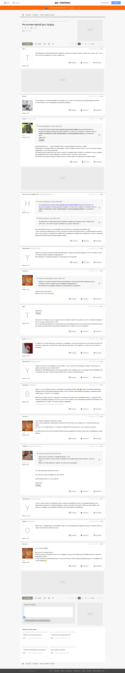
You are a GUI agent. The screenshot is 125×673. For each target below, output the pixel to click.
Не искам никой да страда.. (38, 24)
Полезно (86, 63)
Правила (62, 670)
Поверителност (77, 670)
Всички (92, 44)
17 (82, 44)
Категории (28, 663)
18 (85, 44)
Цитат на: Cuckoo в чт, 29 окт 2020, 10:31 (50, 453)
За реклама (56, 670)
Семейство (35, 663)
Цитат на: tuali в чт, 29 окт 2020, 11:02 (49, 218)
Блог (103, 670)
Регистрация (105, 2)
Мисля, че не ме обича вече (32, 635)
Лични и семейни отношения (35, 638)
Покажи (41, 140)
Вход (116, 3)
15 (76, 44)
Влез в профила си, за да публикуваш (37, 620)
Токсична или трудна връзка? (61, 635)
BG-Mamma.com (32, 670)
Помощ (83, 670)
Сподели (73, 63)
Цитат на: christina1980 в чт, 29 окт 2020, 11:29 (52, 278)
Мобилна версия (97, 670)
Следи (39, 44)
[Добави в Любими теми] (44, 43)
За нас (50, 670)
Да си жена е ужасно (58, 650)
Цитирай (98, 63)
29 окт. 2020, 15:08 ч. (63, 21)
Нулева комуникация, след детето (34, 650)
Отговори (27, 44)
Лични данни (69, 670)
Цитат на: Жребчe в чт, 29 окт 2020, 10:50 (50, 126)
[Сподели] (48, 43)
